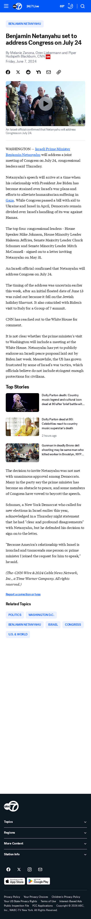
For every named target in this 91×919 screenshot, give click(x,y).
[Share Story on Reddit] (28, 72)
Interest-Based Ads (70, 901)
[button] (6, 6)
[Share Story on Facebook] (8, 72)
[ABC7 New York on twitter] (19, 869)
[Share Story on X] (18, 72)
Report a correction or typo (23, 594)
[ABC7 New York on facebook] (8, 869)
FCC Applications (42, 905)
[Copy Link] (59, 72)
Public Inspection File (16, 905)
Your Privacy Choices (36, 897)
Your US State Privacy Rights (20, 901)
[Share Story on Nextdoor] (38, 72)
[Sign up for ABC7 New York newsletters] (40, 869)
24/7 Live (33, 6)
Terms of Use (48, 901)
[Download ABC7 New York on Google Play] (38, 881)
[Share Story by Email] (48, 72)
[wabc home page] (11, 806)
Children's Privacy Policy (66, 897)
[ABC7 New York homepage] (17, 6)
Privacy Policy (12, 897)
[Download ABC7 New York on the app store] (14, 881)
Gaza (10, 199)
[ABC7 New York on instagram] (29, 869)
